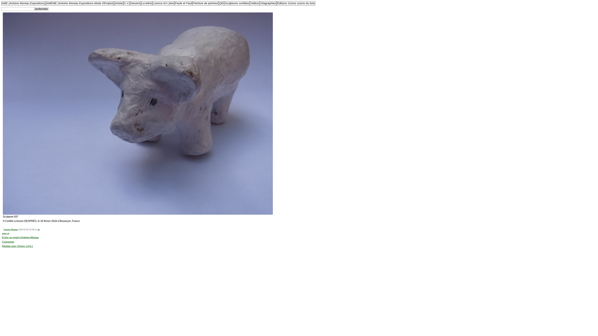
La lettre (147, 3)
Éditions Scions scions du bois (296, 3)
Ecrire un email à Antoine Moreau (20, 237)
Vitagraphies (268, 3)
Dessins (135, 3)
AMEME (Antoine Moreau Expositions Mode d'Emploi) (80, 3)
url (38, 229)
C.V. (126, 3)
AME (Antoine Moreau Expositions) (23, 3)
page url (5, 233)
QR (221, 3)
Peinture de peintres (205, 3)
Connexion (8, 241)
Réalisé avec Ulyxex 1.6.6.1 (17, 246)
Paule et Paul (183, 3)
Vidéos (254, 3)
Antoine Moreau (11, 229)
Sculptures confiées (237, 3)
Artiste (119, 3)
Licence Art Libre (163, 3)
